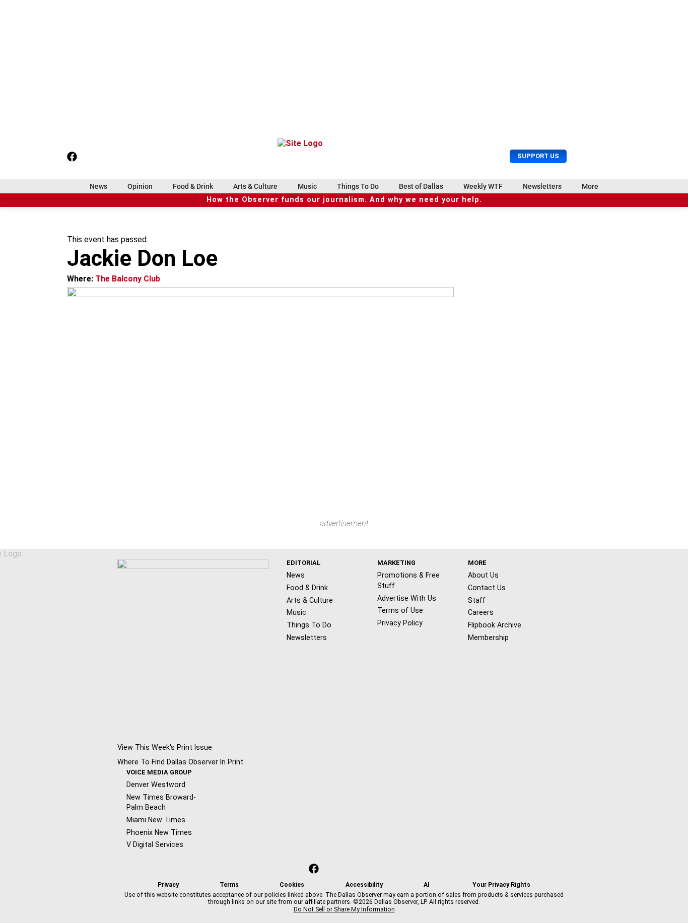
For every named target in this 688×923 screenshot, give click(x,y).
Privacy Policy (400, 623)
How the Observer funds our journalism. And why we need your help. (344, 199)
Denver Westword (155, 784)
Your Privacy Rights (501, 884)
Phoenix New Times (159, 832)
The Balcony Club (127, 278)
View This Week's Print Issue (164, 747)
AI (427, 884)
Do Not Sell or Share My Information (344, 909)
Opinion (140, 186)
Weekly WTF (483, 186)
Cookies (292, 884)
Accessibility (364, 884)
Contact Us (487, 588)
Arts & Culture (255, 186)
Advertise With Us (406, 598)
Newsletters (542, 186)
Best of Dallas (421, 186)
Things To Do (358, 186)
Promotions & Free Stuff (408, 580)
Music (307, 186)
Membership (488, 637)
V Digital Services (154, 844)
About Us (483, 575)
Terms (229, 884)
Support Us (538, 156)
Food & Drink (193, 186)
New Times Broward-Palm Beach (161, 802)
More (590, 186)
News (98, 186)
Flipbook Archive (494, 625)
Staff (477, 600)
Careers (481, 612)
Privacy (168, 884)
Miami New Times (155, 820)
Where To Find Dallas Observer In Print (180, 762)
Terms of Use (400, 610)
